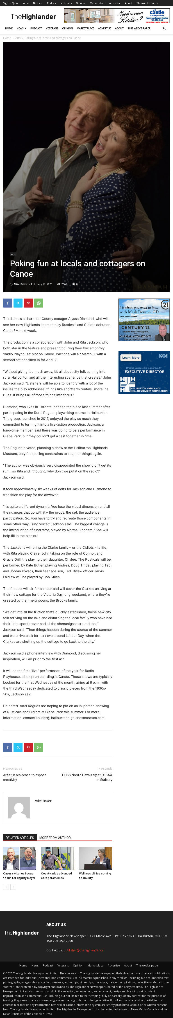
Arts (17, 38)
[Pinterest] (28, 303)
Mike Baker (20, 284)
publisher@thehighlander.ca (84, 950)
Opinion (81, 3)
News (36, 3)
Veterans (66, 3)
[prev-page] (6, 887)
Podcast (52, 3)
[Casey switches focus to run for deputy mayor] (19, 858)
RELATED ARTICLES (20, 838)
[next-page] (13, 887)
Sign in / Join (10, 3)
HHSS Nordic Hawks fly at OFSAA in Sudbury (87, 777)
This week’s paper (147, 3)
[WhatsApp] (38, 303)
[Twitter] (18, 303)
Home (25, 3)
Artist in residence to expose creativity (24, 777)
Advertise (115, 3)
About (128, 3)
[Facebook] (7, 303)
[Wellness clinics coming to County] (95, 858)
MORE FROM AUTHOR (55, 838)
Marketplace (97, 3)
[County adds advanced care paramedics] (57, 858)
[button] (164, 28)
